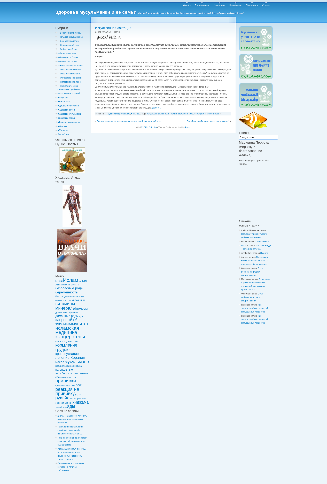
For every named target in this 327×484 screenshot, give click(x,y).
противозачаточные (65, 386)
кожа (58, 341)
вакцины (80, 300)
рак (78, 385)
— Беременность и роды (70, 33)
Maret (243, 245)
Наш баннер (235, 5)
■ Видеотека (64, 101)
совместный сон (63, 403)
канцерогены (70, 336)
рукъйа (62, 397)
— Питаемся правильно (69, 82)
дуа (81, 316)
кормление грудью (66, 347)
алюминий (65, 285)
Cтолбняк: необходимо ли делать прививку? (208, 121)
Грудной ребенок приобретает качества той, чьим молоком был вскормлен (72, 441)
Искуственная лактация (113, 28)
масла (59, 362)
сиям (84, 399)
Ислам (70, 280)
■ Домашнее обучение (68, 106)
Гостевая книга (202, 5)
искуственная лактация (158, 114)
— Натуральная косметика (70, 65)
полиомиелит (66, 377)
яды (71, 406)
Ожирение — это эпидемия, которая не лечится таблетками (71, 467)
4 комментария (212, 114)
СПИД (83, 281)
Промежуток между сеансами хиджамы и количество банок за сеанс (254, 260)
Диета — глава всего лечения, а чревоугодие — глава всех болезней (72, 419)
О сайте (187, 5)
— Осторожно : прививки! (70, 78)
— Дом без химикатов (68, 41)
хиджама (81, 402)
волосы (82, 308)
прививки (65, 380)
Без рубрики (63, 134)
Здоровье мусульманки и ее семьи (96, 12)
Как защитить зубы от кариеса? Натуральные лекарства (254, 308)
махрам (200, 114)
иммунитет (77, 323)
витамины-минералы (65, 305)
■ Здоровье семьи (66, 118)
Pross (187, 127)
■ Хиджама (63, 130)
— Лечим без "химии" (68, 61)
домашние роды (67, 316)
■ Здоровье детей (66, 110)
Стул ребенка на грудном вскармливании (252, 271)
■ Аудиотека (63, 97)
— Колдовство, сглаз (67, 53)
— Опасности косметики (69, 69)
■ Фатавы (62, 126)
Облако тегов (252, 5)
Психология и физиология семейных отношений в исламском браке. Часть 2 (70, 430)
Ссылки (266, 5)
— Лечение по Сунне (68, 57)
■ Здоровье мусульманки (69, 114)
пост (74, 377)
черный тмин (61, 407)
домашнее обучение (66, 312)
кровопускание (67, 354)
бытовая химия (76, 296)
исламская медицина (67, 330)
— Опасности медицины (69, 74)
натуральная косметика (68, 365)
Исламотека (219, 5)
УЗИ (57, 284)
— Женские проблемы (68, 45)
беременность (66, 292)
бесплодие (62, 296)
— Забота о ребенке (67, 49)
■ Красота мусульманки (69, 122)
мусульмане (77, 361)
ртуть (78, 394)
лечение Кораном (70, 357)
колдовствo (69, 341)
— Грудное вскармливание (70, 37)
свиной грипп (75, 399)
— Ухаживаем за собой (69, 93)
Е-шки (59, 280)
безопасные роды (69, 288)
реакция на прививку (67, 391)
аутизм (75, 284)
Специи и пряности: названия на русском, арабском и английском (128, 121)
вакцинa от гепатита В (64, 300)
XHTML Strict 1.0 (149, 127)
